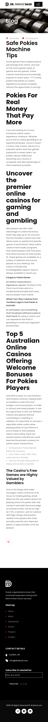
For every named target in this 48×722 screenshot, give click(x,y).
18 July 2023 (14, 38)
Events (11, 627)
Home (10, 611)
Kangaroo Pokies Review (18, 277)
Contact (11, 637)
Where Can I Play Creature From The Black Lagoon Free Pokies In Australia (22, 302)
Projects (11, 632)
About (10, 616)
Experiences (13, 621)
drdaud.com (36, 705)
